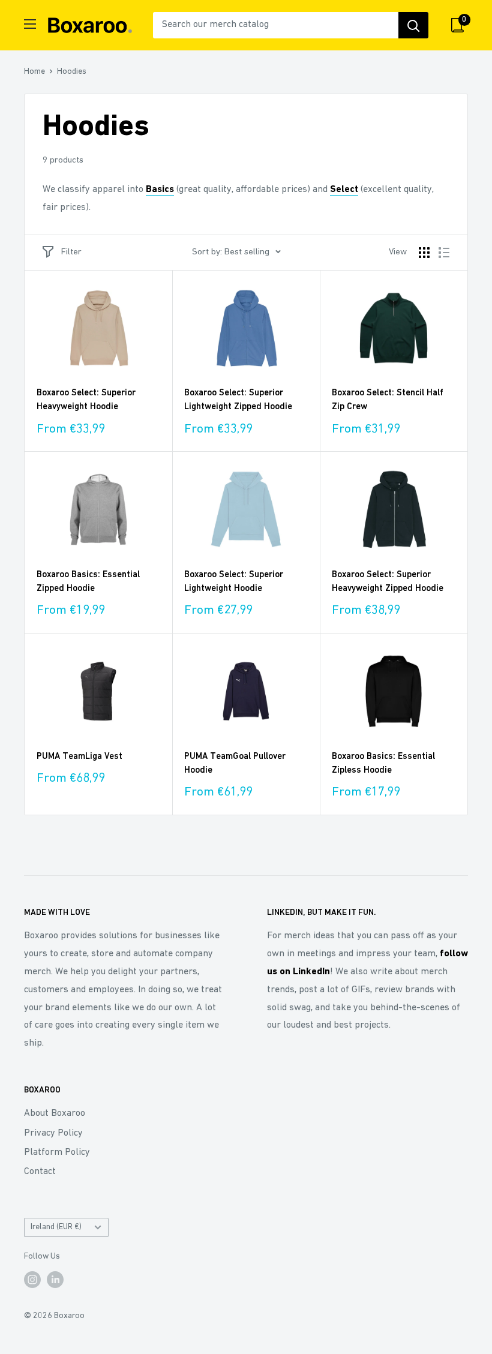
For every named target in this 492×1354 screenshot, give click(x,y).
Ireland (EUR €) (56, 1227)
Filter (71, 252)
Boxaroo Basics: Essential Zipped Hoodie (88, 582)
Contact (40, 1171)
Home (34, 71)
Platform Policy (57, 1152)
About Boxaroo (54, 1113)
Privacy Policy (53, 1133)
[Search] (413, 25)
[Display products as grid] (424, 252)
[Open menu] (30, 24)
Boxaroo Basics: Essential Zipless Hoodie (383, 763)
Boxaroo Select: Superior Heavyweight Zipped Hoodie (387, 582)
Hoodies (71, 71)
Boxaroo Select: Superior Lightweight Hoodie (233, 582)
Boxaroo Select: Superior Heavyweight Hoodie (86, 400)
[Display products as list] (444, 252)
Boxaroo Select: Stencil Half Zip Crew (387, 400)
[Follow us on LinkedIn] (55, 1279)
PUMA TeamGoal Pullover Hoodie (235, 763)
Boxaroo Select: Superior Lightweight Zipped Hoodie (238, 400)
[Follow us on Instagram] (32, 1279)
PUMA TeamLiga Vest (79, 756)
